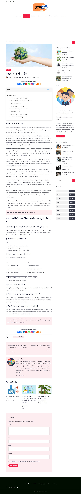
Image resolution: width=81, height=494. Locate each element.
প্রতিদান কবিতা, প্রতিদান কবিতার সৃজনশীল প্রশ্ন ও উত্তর (67, 159)
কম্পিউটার (50, 16)
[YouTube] (13, 1)
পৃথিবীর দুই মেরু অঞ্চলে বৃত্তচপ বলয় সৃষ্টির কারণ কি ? (19, 117)
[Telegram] (34, 84)
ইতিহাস (39, 16)
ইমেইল (9, 445)
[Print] (37, 84)
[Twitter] (21, 84)
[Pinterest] (26, 84)
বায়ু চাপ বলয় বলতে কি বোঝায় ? (15, 111)
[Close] (49, 89)
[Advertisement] (40, 26)
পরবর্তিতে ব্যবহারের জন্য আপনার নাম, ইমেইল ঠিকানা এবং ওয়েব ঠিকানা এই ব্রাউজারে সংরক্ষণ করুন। (25, 461)
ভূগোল (44, 16)
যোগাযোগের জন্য (54, 483)
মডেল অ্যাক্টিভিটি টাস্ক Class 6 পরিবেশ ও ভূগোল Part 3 (17, 98)
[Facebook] (6, 1)
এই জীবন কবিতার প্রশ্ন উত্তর (68, 172)
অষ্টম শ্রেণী (8, 401)
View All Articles (20, 375)
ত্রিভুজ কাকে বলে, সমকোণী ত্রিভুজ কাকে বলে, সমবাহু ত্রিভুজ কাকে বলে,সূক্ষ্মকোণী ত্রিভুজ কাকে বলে (18, 347)
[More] (39, 84)
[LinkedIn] (10, 1)
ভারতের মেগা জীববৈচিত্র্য (12, 95)
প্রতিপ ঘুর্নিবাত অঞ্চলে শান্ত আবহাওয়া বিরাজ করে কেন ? (19, 114)
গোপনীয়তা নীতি (33, 483)
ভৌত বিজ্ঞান (33, 16)
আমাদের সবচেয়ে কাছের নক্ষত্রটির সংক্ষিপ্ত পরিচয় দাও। (19, 109)
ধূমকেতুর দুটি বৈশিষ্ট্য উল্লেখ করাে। (16, 103)
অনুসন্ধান (73, 42)
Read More (61, 136)
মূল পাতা (48, 483)
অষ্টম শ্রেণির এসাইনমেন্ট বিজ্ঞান (12, 396)
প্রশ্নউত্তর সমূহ (41, 483)
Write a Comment (35, 77)
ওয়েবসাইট (10, 453)
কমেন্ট (9, 424)
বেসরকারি (24, 319)
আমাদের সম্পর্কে (26, 483)
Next (47, 350)
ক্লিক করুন (33, 212)
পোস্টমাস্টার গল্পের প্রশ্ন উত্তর (68, 145)
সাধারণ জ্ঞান (63, 16)
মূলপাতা (16, 16)
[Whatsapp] (29, 84)
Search (73, 180)
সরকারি (20, 319)
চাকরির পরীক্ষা (56, 16)
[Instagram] (8, 1)
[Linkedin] (24, 84)
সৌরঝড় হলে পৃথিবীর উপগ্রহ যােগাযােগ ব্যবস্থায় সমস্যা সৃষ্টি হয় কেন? (21, 101)
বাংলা (20, 16)
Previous (12, 352)
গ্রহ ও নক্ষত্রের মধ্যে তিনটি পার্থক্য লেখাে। (17, 106)
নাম (9, 437)
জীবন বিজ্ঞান (26, 16)
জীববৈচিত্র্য (29, 407)
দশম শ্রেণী (45, 403)
